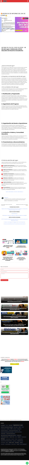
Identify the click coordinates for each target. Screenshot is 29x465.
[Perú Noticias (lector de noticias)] (3, 382)
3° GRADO (12, 215)
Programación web (20, 440)
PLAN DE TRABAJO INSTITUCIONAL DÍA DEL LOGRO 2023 (6, 205)
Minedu (3, 439)
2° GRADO (8, 215)
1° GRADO (4, 215)
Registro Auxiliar (11, 442)
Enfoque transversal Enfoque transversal (13, 430)
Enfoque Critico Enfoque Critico (4, 430)
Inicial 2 (15, 213)
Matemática (15, 220)
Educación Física (14, 219)
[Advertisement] (14, 6)
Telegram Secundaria (16, 209)
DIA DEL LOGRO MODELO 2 (19, 191)
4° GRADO (16, 215)
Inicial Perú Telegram (18, 208)
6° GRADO (24, 215)
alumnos (7, 425)
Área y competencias (23, 444)
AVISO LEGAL (3, 451)
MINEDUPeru (6, 197)
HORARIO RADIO (19, 435)
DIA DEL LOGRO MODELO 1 (10, 191)
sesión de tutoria (13, 444)
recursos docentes (3, 442)
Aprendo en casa (18, 425)
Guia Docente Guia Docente (10, 433)
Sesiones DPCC (2, 444)
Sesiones (21, 442)
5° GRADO (20, 215)
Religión (15, 222)
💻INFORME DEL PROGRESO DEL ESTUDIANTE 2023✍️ (22, 205)
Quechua (23, 222)
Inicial (13, 213)
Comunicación (24, 219)
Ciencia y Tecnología (8, 222)
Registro (7, 442)
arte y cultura (16, 427)
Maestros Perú (4, 208)
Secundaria (17, 442)
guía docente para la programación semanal (8, 435)
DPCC (3, 219)
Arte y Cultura (19, 219)
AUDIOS (20, 427)
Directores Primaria (13, 223)
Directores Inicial (7, 223)
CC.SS (22, 427)
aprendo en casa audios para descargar (7, 427)
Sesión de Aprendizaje (8, 444)
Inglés (12, 220)
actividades (3, 425)
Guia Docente (3, 433)
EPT (12, 222)
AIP (17, 222)
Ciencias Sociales (7, 219)
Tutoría (20, 222)
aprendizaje (10, 425)
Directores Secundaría (21, 223)
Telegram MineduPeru (10, 208)
